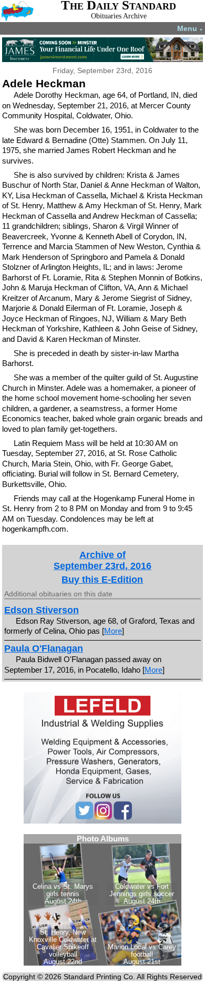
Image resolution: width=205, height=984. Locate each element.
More (113, 630)
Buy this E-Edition (102, 579)
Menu (190, 28)
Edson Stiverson (41, 610)
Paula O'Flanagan (43, 648)
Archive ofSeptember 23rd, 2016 (102, 560)
